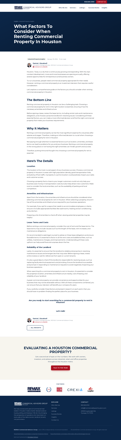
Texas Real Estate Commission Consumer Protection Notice (31, 433)
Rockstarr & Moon (33, 437)
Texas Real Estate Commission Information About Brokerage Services (70, 433)
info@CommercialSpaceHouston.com (93, 408)
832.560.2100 (89, 2)
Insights (104, 8)
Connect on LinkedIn (41, 67)
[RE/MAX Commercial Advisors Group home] (33, 7)
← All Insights (35, 327)
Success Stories (93, 8)
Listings (82, 8)
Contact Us (101, 1)
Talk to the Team (60, 368)
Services (73, 8)
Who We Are (63, 8)
